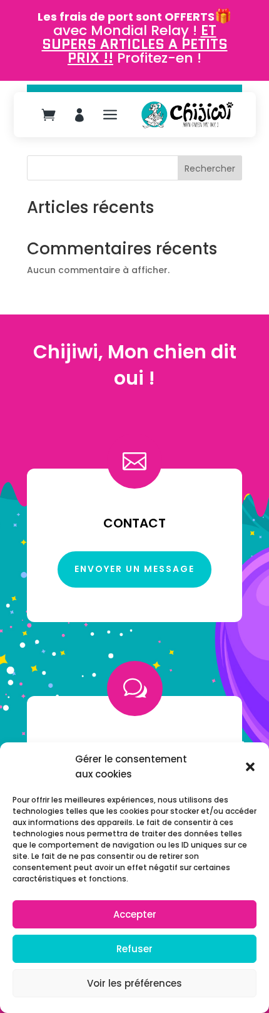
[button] (250, 767)
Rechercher (210, 168)
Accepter (134, 914)
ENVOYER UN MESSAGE (134, 569)
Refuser (134, 948)
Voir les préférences (134, 983)
